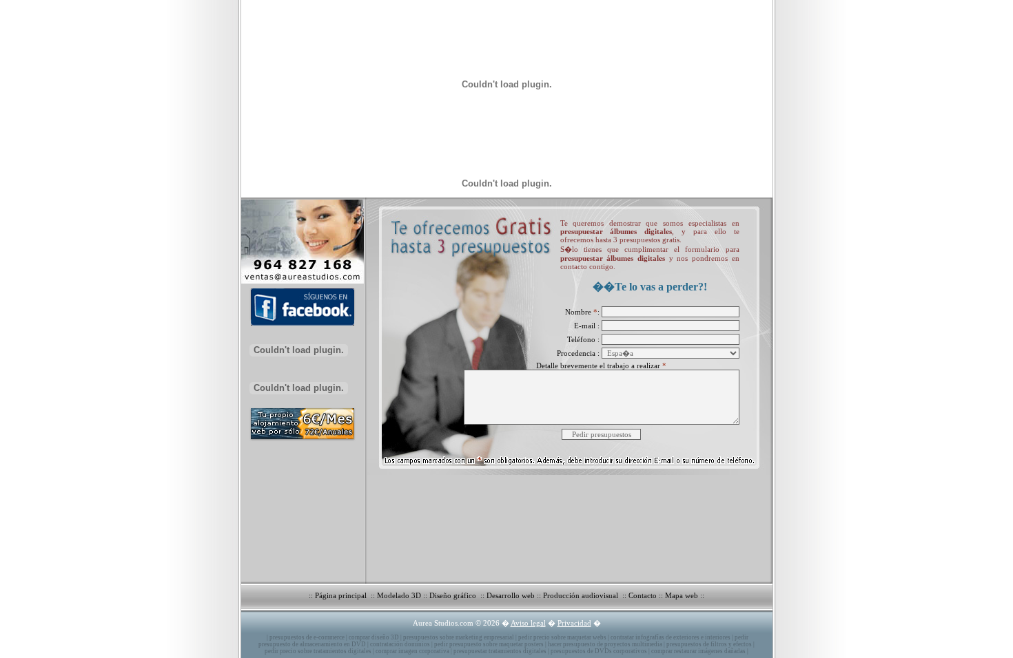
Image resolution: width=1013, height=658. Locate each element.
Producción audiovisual (581, 595)
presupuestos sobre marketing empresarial (458, 637)
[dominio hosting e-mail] (299, 441)
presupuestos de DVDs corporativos (599, 651)
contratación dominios (400, 644)
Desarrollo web (511, 595)
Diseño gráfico (453, 595)
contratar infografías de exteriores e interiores (670, 637)
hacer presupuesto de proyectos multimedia (605, 644)
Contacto (642, 595)
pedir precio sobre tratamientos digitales (318, 651)
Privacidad (574, 623)
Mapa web (681, 595)
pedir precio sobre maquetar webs (562, 637)
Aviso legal (528, 623)
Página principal (342, 595)
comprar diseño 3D (374, 637)
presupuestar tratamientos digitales (499, 651)
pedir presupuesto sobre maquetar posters (489, 644)
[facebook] (299, 327)
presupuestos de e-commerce (307, 637)
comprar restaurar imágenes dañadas (698, 651)
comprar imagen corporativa (412, 651)
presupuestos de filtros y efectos (709, 644)
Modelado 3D (399, 595)
